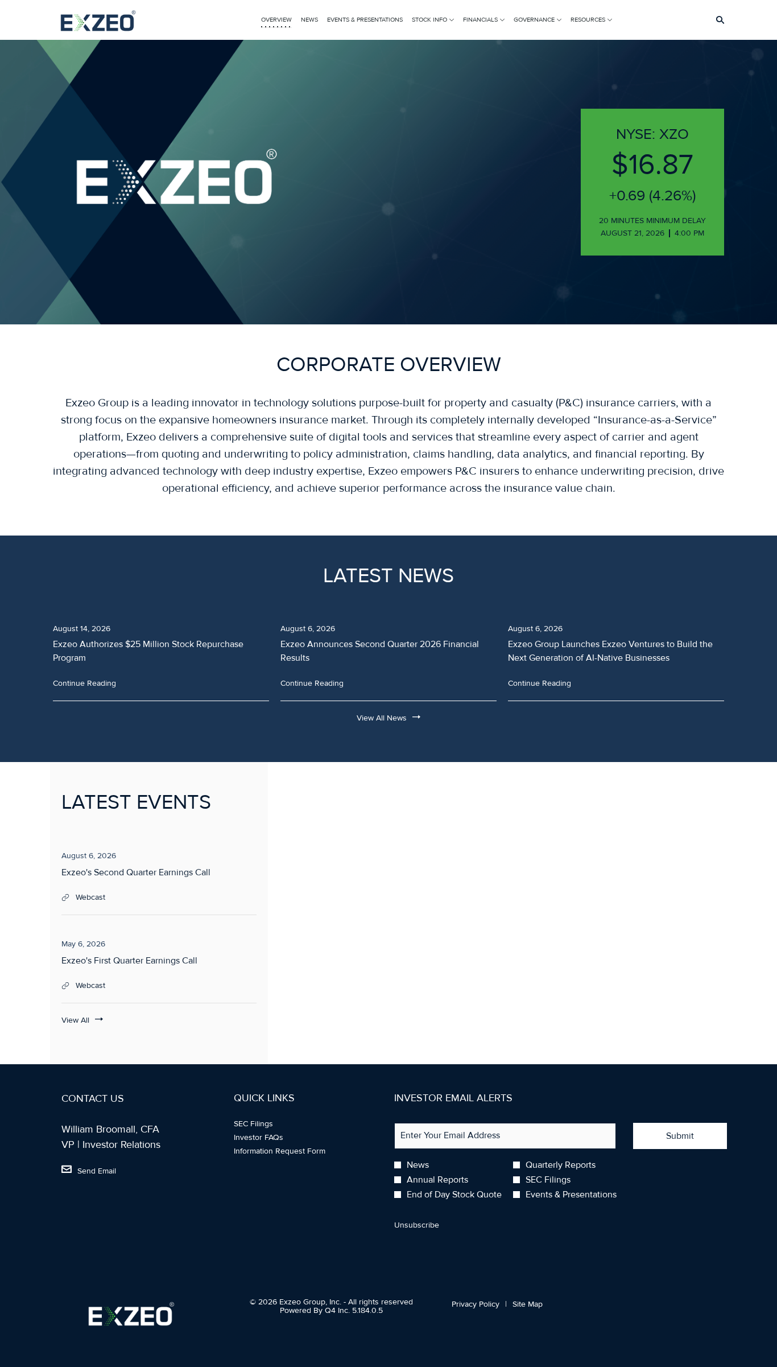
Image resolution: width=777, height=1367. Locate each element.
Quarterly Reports (561, 1165)
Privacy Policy (475, 1304)
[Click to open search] (717, 20)
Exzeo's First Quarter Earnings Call (129, 960)
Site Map (528, 1304)
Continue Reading (84, 683)
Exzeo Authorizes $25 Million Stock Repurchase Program (148, 651)
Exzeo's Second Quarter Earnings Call (135, 872)
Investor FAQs (271, 1138)
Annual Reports (437, 1179)
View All (75, 1020)
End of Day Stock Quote (454, 1194)
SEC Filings (266, 1124)
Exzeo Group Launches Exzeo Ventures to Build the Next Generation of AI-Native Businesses (610, 651)
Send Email (96, 1171)
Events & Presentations (571, 1194)
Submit (680, 1136)
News (418, 1165)
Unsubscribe (416, 1225)
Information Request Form (293, 1151)
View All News (382, 718)
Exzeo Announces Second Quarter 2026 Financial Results (379, 651)
